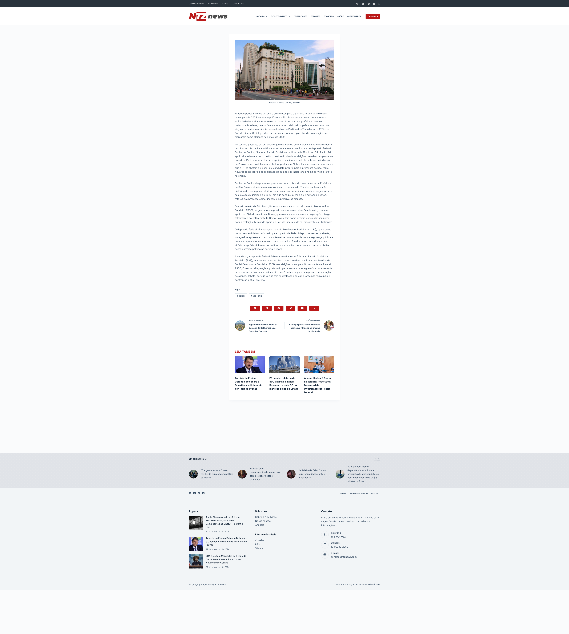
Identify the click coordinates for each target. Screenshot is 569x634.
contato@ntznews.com (344, 556)
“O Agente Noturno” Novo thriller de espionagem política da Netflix (217, 474)
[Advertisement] (284, 431)
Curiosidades (238, 4)
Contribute (373, 16)
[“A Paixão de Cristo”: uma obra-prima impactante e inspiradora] (291, 474)
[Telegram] (290, 308)
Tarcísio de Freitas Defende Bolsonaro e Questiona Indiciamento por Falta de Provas (226, 541)
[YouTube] (374, 4)
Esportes (315, 16)
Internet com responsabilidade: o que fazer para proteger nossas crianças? (265, 474)
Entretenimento (279, 16)
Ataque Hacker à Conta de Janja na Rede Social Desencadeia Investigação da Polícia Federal (317, 385)
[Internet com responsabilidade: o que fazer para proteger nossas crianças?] (242, 474)
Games (225, 4)
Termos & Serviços (344, 584)
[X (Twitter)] (363, 4)
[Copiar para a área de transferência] (314, 308)
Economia (329, 16)
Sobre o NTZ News (265, 516)
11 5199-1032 (338, 536)
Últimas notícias (196, 4)
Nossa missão (263, 520)
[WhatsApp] (278, 308)
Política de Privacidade (368, 584)
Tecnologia (213, 4)
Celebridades (300, 16)
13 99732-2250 (339, 546)
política (241, 295)
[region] (284, 627)
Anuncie (259, 524)
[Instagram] (369, 4)
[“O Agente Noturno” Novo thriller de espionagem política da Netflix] (193, 474)
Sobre (343, 493)
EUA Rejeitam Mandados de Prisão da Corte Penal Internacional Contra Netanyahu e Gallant (226, 559)
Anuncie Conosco (359, 493)
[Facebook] (357, 4)
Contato (375, 493)
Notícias (260, 16)
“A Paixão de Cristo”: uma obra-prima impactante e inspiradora (312, 474)
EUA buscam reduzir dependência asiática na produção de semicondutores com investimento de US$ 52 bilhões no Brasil (363, 474)
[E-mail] (302, 308)
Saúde (340, 16)
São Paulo (256, 295)
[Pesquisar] (379, 4)
